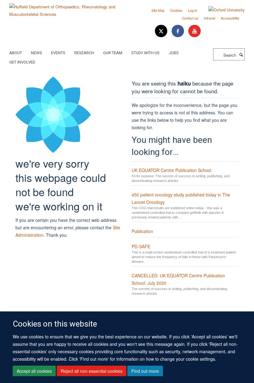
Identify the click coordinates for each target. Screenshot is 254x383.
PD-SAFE (141, 246)
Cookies (176, 10)
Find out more (145, 371)
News (36, 53)
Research (84, 53)
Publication (142, 231)
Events (58, 53)
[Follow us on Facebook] (178, 31)
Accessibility (230, 17)
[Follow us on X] (162, 31)
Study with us (145, 53)
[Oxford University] (222, 10)
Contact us (190, 17)
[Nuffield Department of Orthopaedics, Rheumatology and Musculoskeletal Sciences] (65, 8)
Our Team (112, 53)
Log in (192, 10)
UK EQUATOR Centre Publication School (171, 170)
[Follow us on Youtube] (194, 31)
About (15, 53)
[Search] (241, 54)
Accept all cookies (34, 371)
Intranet (209, 17)
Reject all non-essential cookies (91, 371)
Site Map (157, 10)
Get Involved (22, 62)
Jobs (174, 53)
